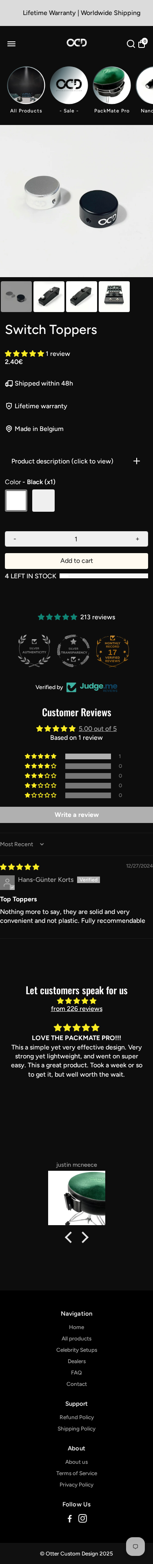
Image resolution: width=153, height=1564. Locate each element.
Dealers (77, 1361)
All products (76, 1338)
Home (76, 1327)
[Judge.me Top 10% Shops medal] (116, 651)
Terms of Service (76, 1473)
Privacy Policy (76, 1484)
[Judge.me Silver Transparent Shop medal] (37, 651)
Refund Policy (77, 1417)
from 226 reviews (76, 1009)
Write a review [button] (77, 815)
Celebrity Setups (76, 1349)
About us (76, 1461)
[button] (25, 354)
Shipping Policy (76, 1428)
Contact (77, 1384)
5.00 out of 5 (98, 728)
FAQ (76, 1372)
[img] (19, 867)
